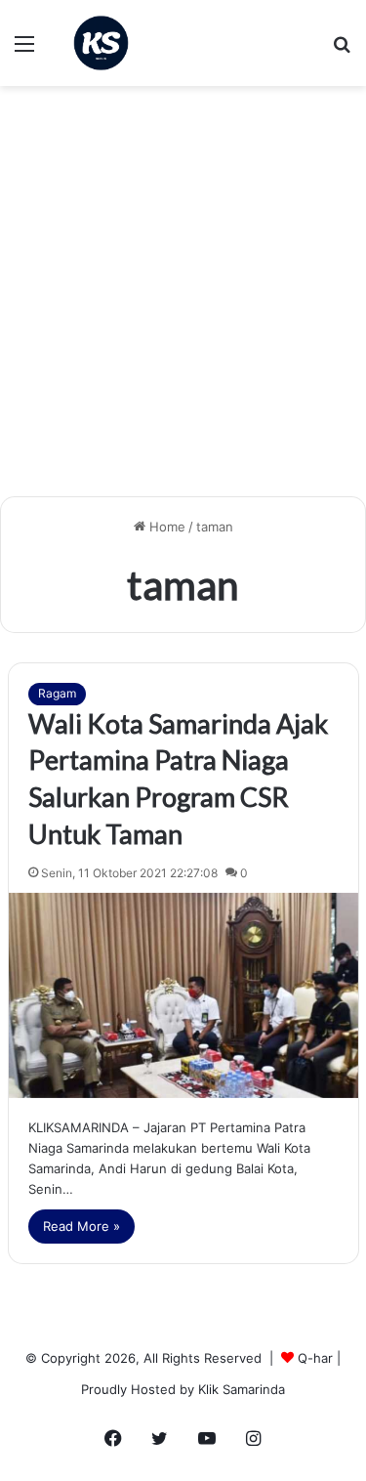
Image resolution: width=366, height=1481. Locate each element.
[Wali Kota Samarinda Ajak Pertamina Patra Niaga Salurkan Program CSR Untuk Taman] (183, 995)
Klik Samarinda (241, 1389)
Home (165, 526)
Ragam (57, 693)
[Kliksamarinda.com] (101, 43)
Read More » (81, 1226)
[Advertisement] (183, 298)
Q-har (315, 1358)
